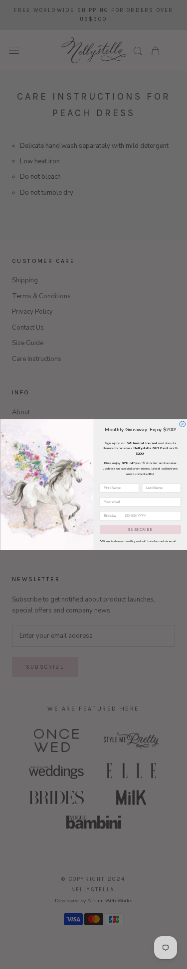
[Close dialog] (183, 424)
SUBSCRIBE (140, 529)
